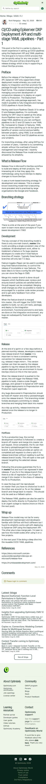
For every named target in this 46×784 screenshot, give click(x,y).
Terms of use (23, 773)
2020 (16, 16)
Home (2, 16)
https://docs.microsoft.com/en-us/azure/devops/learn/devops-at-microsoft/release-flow (17, 556)
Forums (28, 688)
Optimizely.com (9, 686)
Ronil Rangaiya (15, 21)
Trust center (23, 775)
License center (9, 696)
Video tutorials (9, 723)
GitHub (6, 726)
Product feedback (32, 697)
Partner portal (9, 715)
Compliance (23, 777)
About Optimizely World (23, 768)
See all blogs (23, 657)
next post (11, 539)
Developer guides (10, 717)
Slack (27, 694)
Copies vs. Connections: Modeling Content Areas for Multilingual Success (22, 627)
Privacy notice (23, 770)
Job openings (8, 693)
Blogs (9, 16)
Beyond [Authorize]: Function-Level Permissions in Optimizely (19, 597)
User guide (7, 720)
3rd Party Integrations (23, 780)
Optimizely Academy (11, 729)
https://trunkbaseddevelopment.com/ (19, 563)
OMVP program (31, 686)
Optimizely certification (8, 689)
